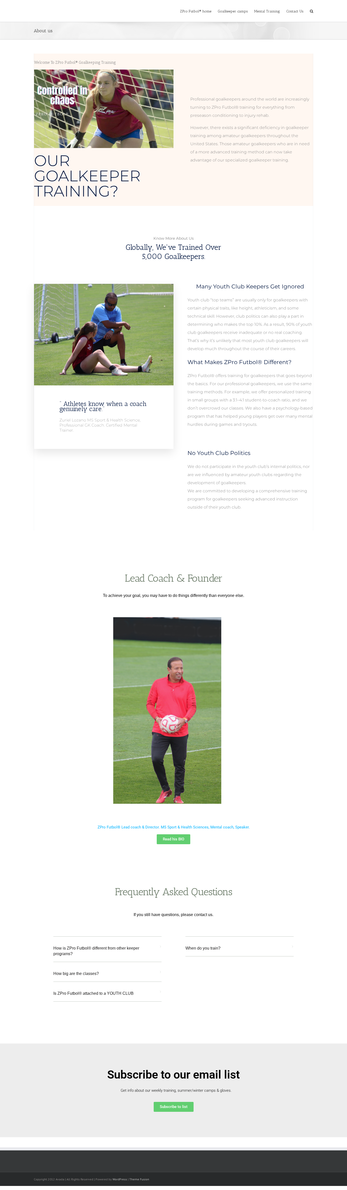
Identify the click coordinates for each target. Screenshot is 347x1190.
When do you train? (202, 948)
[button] (107, 954)
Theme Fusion (139, 1179)
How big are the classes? (76, 973)
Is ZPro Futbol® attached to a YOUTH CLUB (93, 993)
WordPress (120, 1179)
